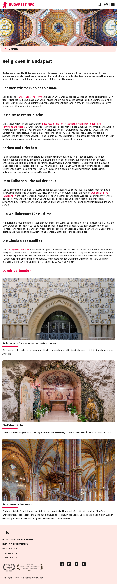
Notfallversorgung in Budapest (19, 539)
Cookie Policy (9, 557)
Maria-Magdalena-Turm (29, 96)
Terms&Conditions (12, 553)
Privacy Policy (9, 548)
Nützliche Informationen (15, 544)
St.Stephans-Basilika (17, 249)
